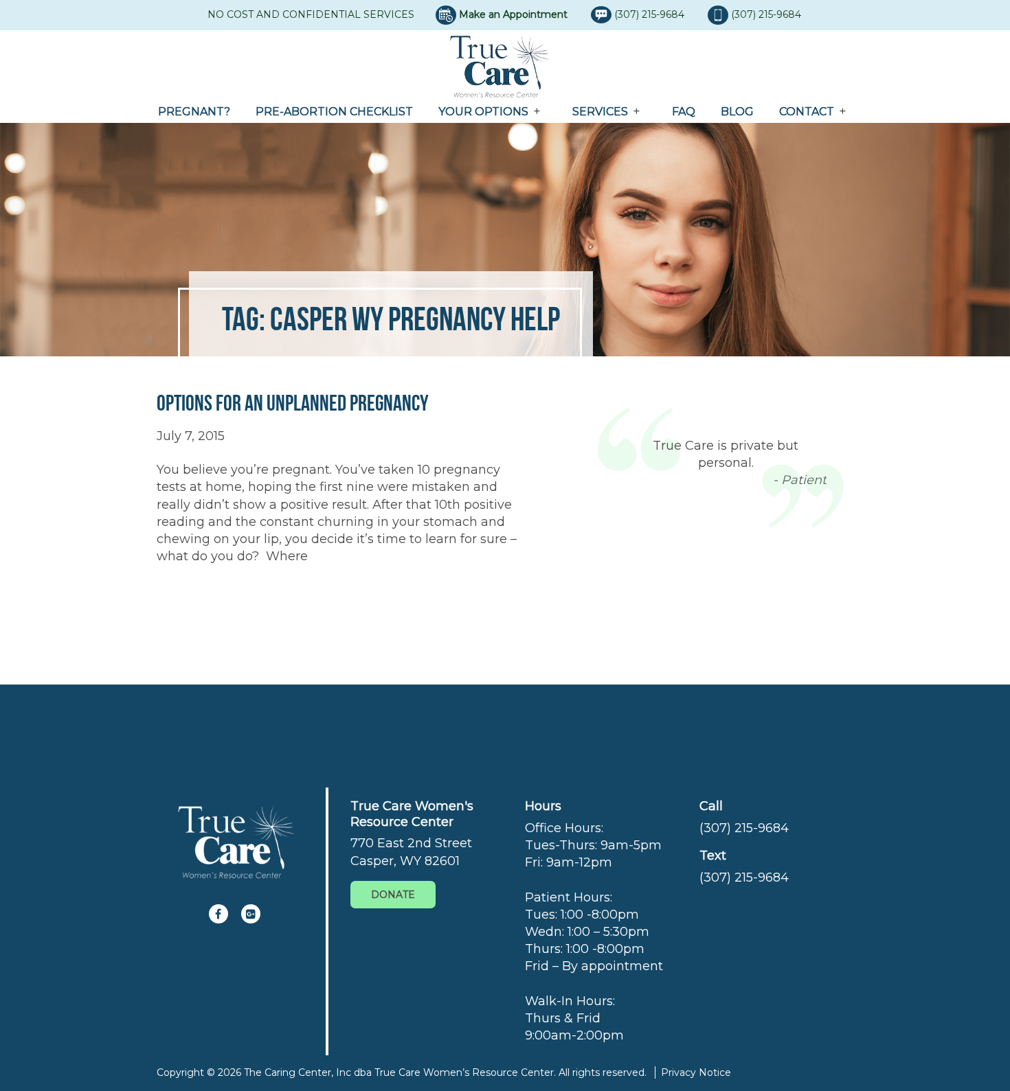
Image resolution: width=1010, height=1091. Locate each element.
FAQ (683, 111)
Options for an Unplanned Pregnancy (293, 403)
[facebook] (218, 913)
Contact (806, 111)
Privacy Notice (696, 1072)
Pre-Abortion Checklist (334, 111)
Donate (393, 894)
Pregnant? (194, 111)
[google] (250, 913)
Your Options (483, 111)
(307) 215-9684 (650, 14)
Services (600, 111)
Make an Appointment (513, 14)
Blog (737, 111)
